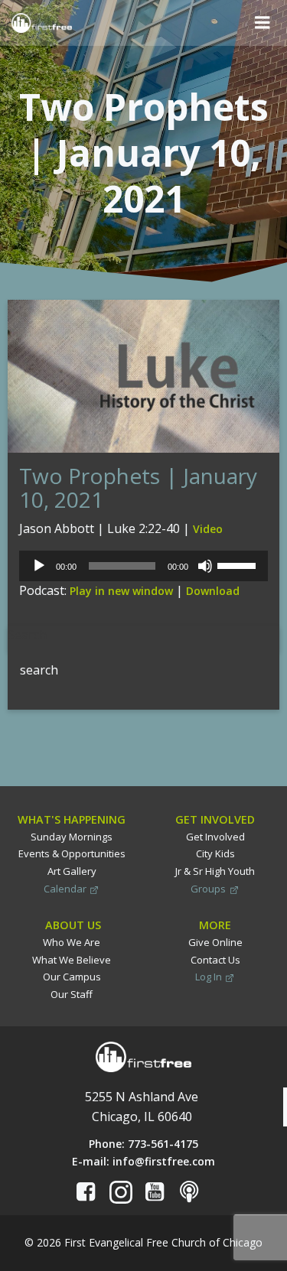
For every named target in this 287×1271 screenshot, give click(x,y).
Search (27, 634)
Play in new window (121, 590)
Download (213, 590)
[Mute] (205, 566)
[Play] (39, 566)
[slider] (238, 564)
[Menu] (262, 23)
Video (208, 529)
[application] (143, 566)
